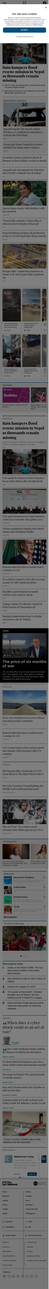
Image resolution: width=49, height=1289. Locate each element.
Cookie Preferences (24, 37)
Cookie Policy (37, 25)
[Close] (46, 7)
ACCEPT (24, 30)
